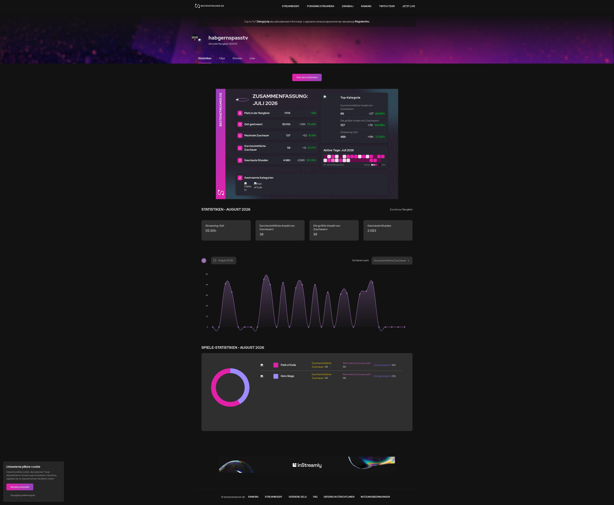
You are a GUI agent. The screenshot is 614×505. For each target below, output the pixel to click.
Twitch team (387, 6)
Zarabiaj (347, 6)
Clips (222, 58)
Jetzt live (408, 6)
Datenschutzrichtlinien (339, 496)
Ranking (366, 6)
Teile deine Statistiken (307, 77)
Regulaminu (362, 21)
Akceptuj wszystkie (19, 487)
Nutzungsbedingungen (375, 496)
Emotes (237, 58)
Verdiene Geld (298, 496)
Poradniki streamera (320, 6)
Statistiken (204, 58)
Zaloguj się (263, 21)
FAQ (315, 496)
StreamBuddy (290, 6)
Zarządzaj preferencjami (22, 495)
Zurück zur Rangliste (401, 209)
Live (252, 58)
